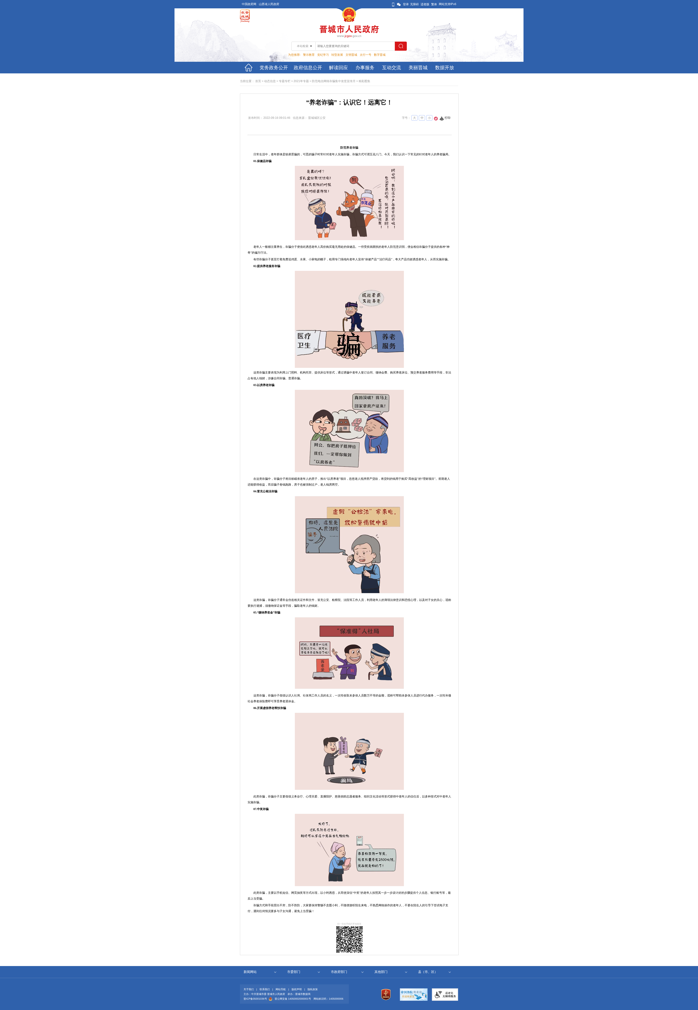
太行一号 (365, 54)
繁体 (434, 4)
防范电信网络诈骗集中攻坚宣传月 (334, 81)
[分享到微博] (436, 120)
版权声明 (297, 989)
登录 (406, 4)
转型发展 (337, 54)
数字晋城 (380, 54)
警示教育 (309, 54)
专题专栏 (284, 81)
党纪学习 (323, 54)
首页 (258, 81)
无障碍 (414, 4)
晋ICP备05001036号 (255, 998)
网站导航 (281, 989)
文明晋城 (351, 54)
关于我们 (249, 989)
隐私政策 (313, 989)
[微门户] (393, 4)
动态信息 (270, 81)
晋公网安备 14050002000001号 (293, 998)
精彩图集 (364, 81)
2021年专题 (301, 81)
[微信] (399, 4)
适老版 (425, 4)
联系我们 (265, 989)
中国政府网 (249, 4)
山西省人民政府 (269, 4)
